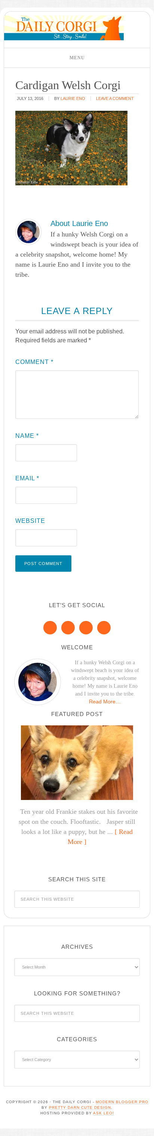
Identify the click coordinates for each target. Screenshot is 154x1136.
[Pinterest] (68, 627)
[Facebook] (50, 627)
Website (30, 521)
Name (27, 436)
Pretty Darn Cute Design (80, 1107)
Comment (34, 362)
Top (145, 1125)
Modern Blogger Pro (122, 1102)
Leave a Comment (115, 98)
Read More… (105, 701)
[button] (77, 58)
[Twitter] (86, 627)
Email (27, 478)
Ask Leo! (103, 1113)
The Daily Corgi (64, 27)
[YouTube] (104, 627)
